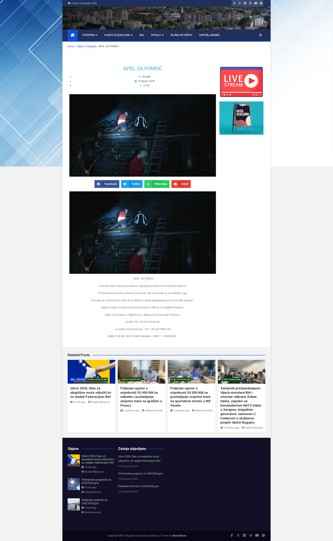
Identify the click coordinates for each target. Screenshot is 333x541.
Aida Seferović (93, 492)
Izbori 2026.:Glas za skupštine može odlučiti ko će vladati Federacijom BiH (90, 392)
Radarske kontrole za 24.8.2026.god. (94, 501)
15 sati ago (91, 487)
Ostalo (156, 35)
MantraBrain (179, 535)
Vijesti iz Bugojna (117, 35)
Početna (88, 35)
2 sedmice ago (131, 410)
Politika (81, 379)
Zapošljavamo (209, 35)
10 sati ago (79, 402)
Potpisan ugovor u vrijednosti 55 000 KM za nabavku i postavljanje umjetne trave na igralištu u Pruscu (141, 396)
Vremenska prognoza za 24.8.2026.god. (96, 481)
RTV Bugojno (88, 18)
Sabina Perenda (154, 410)
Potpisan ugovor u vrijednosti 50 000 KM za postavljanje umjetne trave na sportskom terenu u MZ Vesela (190, 396)
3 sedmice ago (231, 427)
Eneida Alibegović (100, 402)
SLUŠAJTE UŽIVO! (181, 35)
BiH (142, 35)
